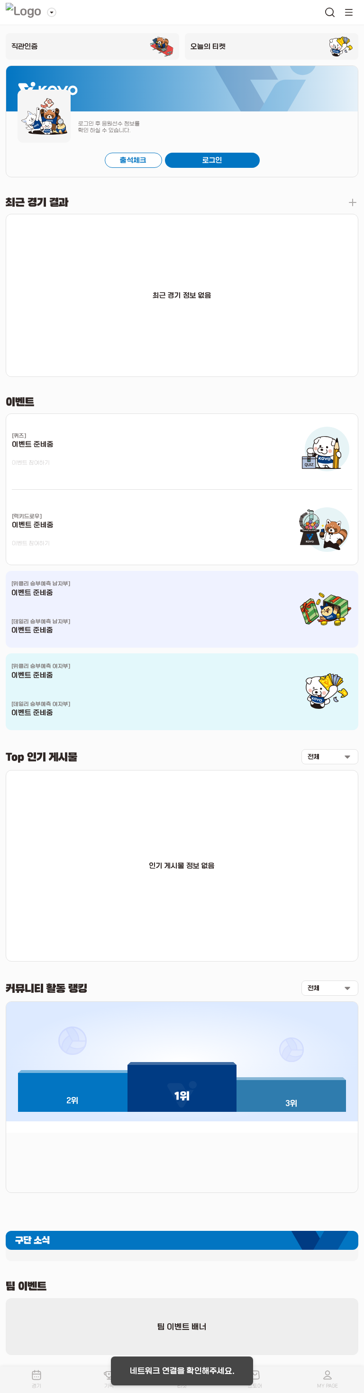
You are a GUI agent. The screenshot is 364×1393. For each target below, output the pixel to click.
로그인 (212, 160)
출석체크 (133, 160)
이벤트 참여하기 (31, 463)
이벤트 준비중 (32, 592)
